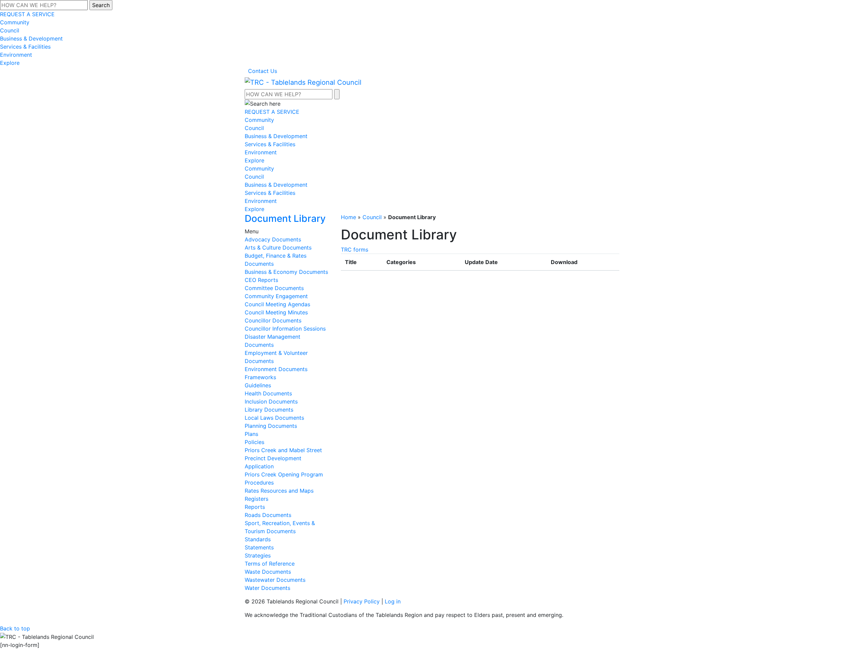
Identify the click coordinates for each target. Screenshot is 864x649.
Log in (393, 601)
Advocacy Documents (273, 239)
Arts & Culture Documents (278, 247)
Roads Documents (268, 515)
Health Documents (268, 393)
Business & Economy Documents (286, 271)
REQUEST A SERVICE (27, 14)
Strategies (258, 555)
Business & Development (31, 38)
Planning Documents (271, 425)
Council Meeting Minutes (276, 312)
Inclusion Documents (271, 401)
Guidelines (258, 385)
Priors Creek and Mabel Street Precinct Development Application (283, 458)
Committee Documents (274, 288)
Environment (16, 54)
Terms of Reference (270, 563)
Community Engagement (276, 296)
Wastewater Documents (275, 579)
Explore (10, 62)
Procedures (259, 482)
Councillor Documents (273, 320)
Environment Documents (276, 369)
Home (348, 217)
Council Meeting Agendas (277, 304)
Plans (251, 434)
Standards (258, 539)
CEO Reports (261, 280)
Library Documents (269, 409)
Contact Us (262, 71)
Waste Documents (268, 571)
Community (14, 22)
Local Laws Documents (274, 417)
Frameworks (260, 377)
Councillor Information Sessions (285, 328)
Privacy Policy (362, 601)
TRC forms (354, 249)
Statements (259, 547)
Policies (254, 442)
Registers (256, 498)
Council (9, 30)
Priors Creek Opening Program (284, 474)
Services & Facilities (25, 46)
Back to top (15, 628)
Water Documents (267, 588)
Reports (255, 506)
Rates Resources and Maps (279, 490)
